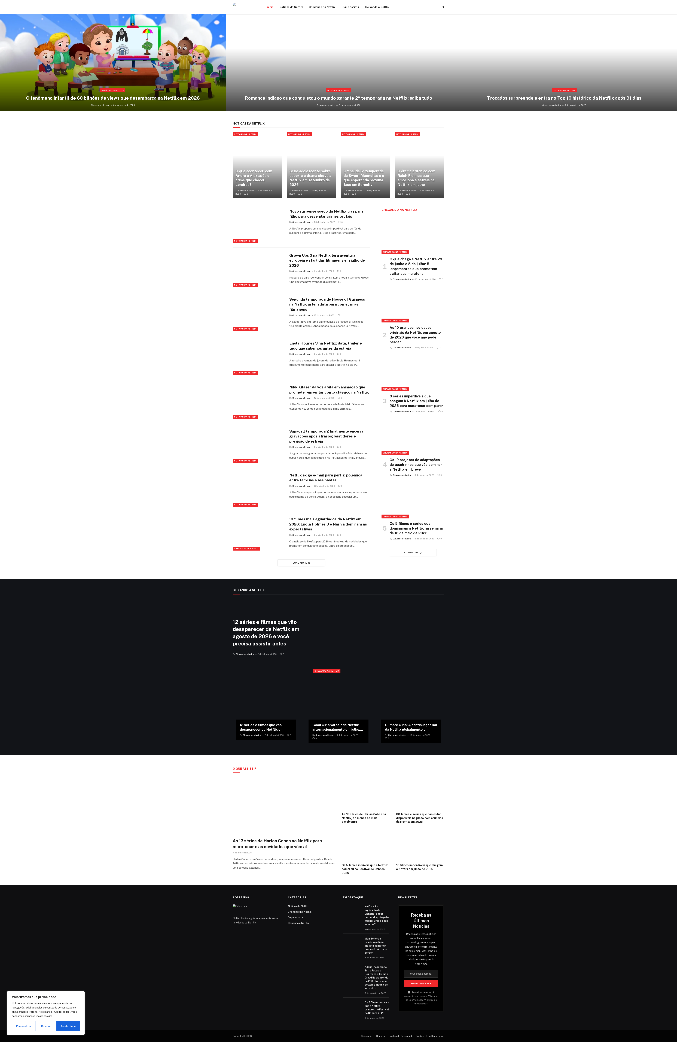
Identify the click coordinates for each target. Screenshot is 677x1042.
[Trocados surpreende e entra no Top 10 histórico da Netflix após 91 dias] (564, 62)
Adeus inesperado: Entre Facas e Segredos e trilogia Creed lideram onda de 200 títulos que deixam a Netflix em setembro (376, 978)
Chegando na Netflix (322, 6)
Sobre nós (366, 1036)
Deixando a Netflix (377, 6)
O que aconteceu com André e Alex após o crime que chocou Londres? (254, 178)
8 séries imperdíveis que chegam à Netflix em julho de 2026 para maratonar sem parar (416, 401)
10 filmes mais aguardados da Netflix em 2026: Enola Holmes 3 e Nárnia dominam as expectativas (328, 524)
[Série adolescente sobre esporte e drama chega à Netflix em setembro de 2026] (311, 165)
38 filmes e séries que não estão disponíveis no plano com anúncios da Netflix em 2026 (419, 818)
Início (270, 6)
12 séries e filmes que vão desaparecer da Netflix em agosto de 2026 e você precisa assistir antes (266, 633)
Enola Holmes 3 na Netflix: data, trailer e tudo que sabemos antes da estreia (325, 346)
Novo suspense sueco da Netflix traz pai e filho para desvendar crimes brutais (326, 214)
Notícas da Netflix (291, 6)
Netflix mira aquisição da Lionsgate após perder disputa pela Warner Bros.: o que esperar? (377, 915)
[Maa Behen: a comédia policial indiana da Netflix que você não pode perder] (352, 943)
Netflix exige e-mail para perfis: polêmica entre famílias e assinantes (325, 477)
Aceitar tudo (68, 1026)
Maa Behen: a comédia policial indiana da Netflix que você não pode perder (376, 945)
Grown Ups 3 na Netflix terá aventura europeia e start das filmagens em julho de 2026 (327, 260)
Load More (299, 562)
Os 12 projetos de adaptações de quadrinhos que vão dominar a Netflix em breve (416, 465)
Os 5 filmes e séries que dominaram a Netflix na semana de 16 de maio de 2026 (416, 528)
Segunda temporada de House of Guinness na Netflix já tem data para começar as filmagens (327, 304)
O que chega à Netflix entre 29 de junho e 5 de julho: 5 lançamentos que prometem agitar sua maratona (416, 266)
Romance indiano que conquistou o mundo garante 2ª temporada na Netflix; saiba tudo (338, 98)
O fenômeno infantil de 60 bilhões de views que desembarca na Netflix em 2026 (113, 98)
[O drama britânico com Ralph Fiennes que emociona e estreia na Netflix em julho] (419, 165)
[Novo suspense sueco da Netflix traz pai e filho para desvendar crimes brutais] (259, 225)
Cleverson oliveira (100, 105)
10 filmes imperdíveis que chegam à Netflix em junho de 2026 (419, 867)
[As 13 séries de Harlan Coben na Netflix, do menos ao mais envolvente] (366, 793)
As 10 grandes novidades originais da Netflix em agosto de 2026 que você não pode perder (415, 334)
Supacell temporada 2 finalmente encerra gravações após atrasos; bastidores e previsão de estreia (326, 436)
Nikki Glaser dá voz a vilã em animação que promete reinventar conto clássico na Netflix (329, 389)
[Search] (442, 7)
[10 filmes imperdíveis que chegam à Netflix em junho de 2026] (420, 844)
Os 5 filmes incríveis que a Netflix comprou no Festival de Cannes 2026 (365, 869)
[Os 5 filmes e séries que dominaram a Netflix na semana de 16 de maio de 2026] (413, 500)
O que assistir (350, 6)
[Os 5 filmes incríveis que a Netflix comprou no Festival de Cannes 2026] (366, 844)
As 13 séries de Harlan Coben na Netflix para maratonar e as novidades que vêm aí (277, 843)
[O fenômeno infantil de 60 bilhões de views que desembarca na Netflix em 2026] (113, 62)
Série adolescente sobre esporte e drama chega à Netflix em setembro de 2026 (310, 178)
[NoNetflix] (245, 7)
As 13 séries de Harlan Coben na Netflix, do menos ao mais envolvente (364, 818)
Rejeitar (46, 1026)
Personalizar (23, 1026)
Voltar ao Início (436, 1036)
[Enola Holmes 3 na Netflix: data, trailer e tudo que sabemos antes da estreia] (259, 357)
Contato (380, 1036)
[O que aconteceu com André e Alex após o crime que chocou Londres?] (257, 165)
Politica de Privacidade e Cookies (407, 1036)
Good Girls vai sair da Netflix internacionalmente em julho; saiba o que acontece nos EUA (336, 727)
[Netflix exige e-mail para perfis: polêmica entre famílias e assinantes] (259, 489)
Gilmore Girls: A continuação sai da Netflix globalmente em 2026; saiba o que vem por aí (411, 727)
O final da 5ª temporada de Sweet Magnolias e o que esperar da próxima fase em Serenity (364, 178)
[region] (46, 1013)
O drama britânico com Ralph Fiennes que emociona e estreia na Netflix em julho (416, 178)
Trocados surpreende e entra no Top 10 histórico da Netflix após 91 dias (564, 98)
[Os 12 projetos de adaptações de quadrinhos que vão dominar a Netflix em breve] (413, 437)
